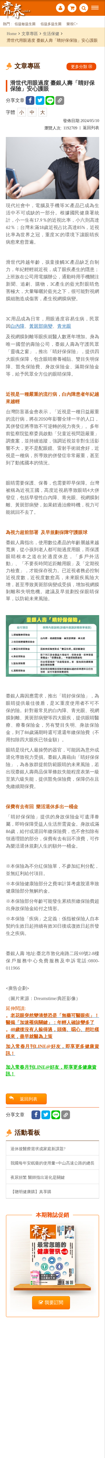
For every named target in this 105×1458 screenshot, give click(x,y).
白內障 (17, 326)
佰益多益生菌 (51, 24)
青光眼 (64, 326)
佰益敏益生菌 (25, 24)
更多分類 (79, 66)
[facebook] (30, 100)
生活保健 (51, 33)
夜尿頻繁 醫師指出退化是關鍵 (37, 1177)
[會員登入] (60, 9)
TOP (96, 1434)
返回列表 (91, 128)
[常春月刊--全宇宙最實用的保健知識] (16, 9)
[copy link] (59, 100)
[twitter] (40, 100)
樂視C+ (72, 24)
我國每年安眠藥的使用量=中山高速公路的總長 (52, 1163)
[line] (50, 100)
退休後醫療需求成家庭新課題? (37, 1148)
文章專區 (30, 33)
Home (12, 33)
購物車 (72, 9)
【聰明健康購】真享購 (30, 1191)
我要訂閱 (54, 1302)
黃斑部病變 (40, 326)
